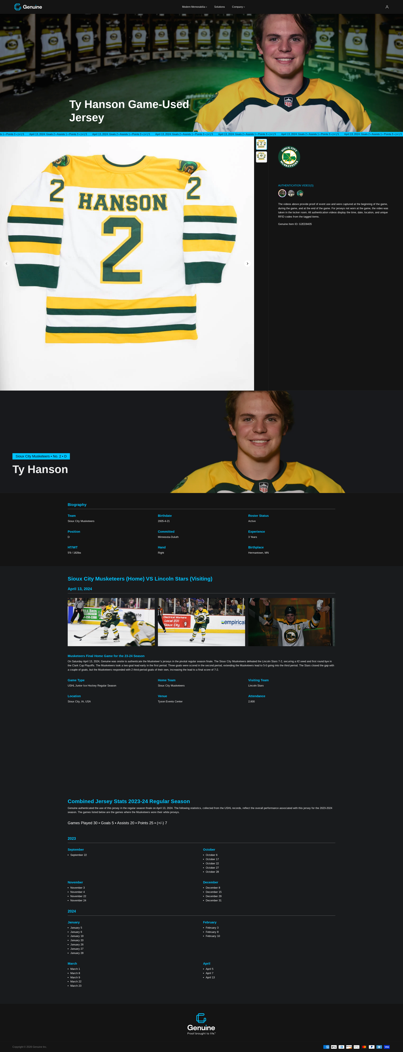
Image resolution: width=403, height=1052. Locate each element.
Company (238, 7)
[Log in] (387, 6)
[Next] (247, 263)
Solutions (219, 7)
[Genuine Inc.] (28, 7)
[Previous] (6, 263)
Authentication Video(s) (296, 185)
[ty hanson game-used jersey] (127, 263)
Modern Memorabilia (194, 7)
